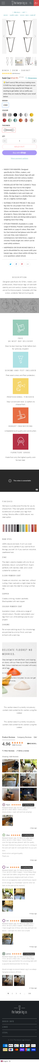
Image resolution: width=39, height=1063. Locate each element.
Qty (3, 136)
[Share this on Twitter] (10, 264)
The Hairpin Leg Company (22, 1040)
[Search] (31, 3)
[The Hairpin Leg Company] (19, 3)
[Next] (35, 36)
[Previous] (4, 36)
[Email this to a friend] (27, 264)
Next (24, 12)
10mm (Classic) (8, 130)
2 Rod (5, 105)
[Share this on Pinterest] (22, 264)
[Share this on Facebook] (16, 264)
